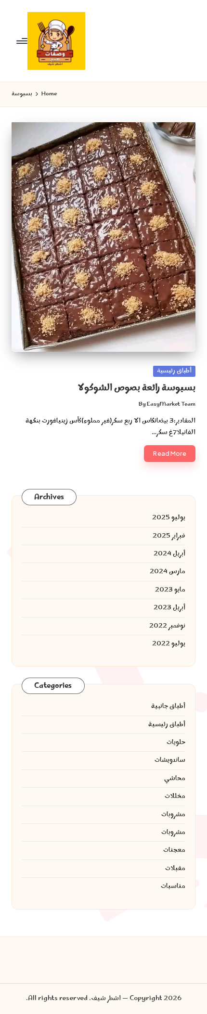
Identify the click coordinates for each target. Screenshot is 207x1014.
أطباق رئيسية (174, 371)
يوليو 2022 (168, 644)
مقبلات (175, 868)
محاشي (174, 778)
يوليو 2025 (168, 518)
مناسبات (173, 886)
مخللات (175, 796)
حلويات (176, 742)
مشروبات (173, 815)
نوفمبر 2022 (167, 626)
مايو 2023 (170, 590)
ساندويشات (170, 760)
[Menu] (22, 40)
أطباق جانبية (168, 706)
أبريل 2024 (169, 554)
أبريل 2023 (169, 608)
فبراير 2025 (169, 536)
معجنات (174, 850)
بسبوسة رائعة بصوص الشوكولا (136, 388)
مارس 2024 (167, 572)
